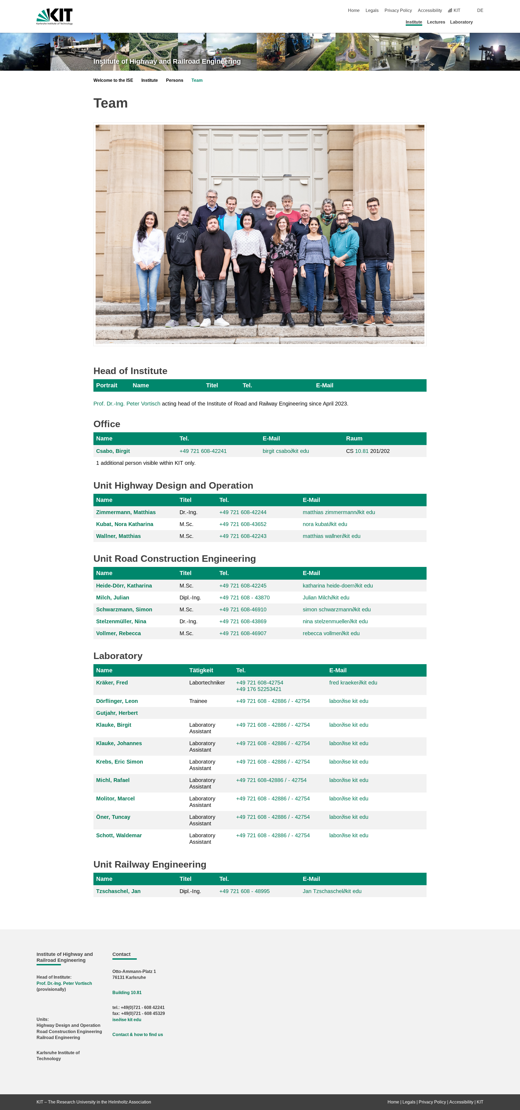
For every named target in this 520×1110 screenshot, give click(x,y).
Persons (174, 80)
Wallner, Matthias (118, 536)
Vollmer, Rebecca (118, 633)
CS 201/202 (368, 451)
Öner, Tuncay (113, 817)
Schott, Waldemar (119, 835)
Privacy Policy (398, 10)
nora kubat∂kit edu (325, 524)
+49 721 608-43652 (242, 524)
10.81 (362, 451)
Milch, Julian (112, 598)
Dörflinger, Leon (117, 701)
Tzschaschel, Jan (118, 891)
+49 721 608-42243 (242, 536)
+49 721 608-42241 (203, 451)
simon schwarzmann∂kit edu (337, 609)
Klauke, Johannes (119, 743)
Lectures (436, 22)
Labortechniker (207, 683)
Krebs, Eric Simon (119, 762)
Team (197, 80)
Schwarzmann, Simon (124, 609)
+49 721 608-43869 (242, 621)
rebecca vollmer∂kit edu (331, 633)
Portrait (106, 385)
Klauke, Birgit (113, 725)
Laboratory (461, 22)
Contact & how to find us (137, 1034)
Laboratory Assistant (202, 728)
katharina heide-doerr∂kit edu (338, 586)
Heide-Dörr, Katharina (124, 586)
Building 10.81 (127, 992)
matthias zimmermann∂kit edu (339, 512)
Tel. (247, 385)
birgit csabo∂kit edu (286, 451)
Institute (414, 22)
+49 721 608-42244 (242, 512)
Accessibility (430, 10)
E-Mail (324, 385)
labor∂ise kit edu (348, 701)
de (480, 10)
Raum (354, 438)
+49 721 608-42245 (242, 586)
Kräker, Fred (112, 683)
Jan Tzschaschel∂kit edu (332, 891)
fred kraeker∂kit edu (353, 683)
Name (141, 385)
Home (354, 10)
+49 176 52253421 (258, 689)
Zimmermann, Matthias (126, 512)
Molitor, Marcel (115, 798)
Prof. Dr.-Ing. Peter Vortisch (126, 404)
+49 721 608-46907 (242, 633)
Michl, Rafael (113, 780)
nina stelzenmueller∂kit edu (335, 621)
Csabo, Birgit (113, 451)
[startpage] (481, 22)
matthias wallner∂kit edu (331, 536)
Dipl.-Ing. (190, 598)
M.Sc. (187, 524)
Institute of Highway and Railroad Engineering (167, 61)
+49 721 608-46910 (242, 609)
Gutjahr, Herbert (117, 713)
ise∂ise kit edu (126, 1019)
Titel (212, 385)
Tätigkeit (201, 670)
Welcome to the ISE (113, 80)
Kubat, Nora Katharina (124, 524)
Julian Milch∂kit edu (326, 598)
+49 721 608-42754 (259, 683)
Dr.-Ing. (189, 512)
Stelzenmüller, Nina (121, 621)
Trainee (198, 701)
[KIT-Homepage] (55, 16)
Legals (372, 10)
